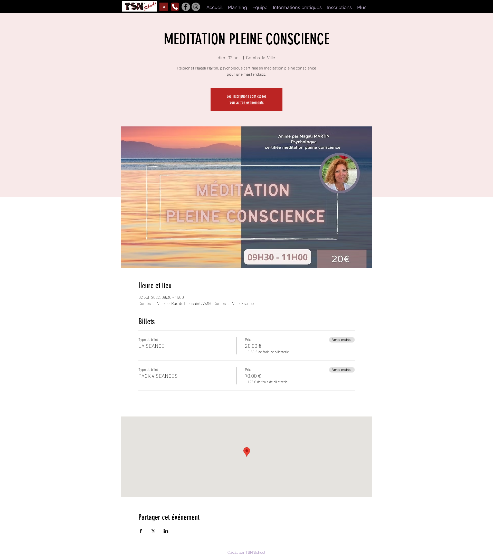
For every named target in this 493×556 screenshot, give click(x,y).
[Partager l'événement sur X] (153, 531)
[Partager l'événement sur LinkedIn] (166, 531)
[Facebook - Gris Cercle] (186, 7)
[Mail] (163, 7)
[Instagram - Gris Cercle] (196, 7)
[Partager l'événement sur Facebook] (140, 531)
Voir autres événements (247, 102)
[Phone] (175, 7)
